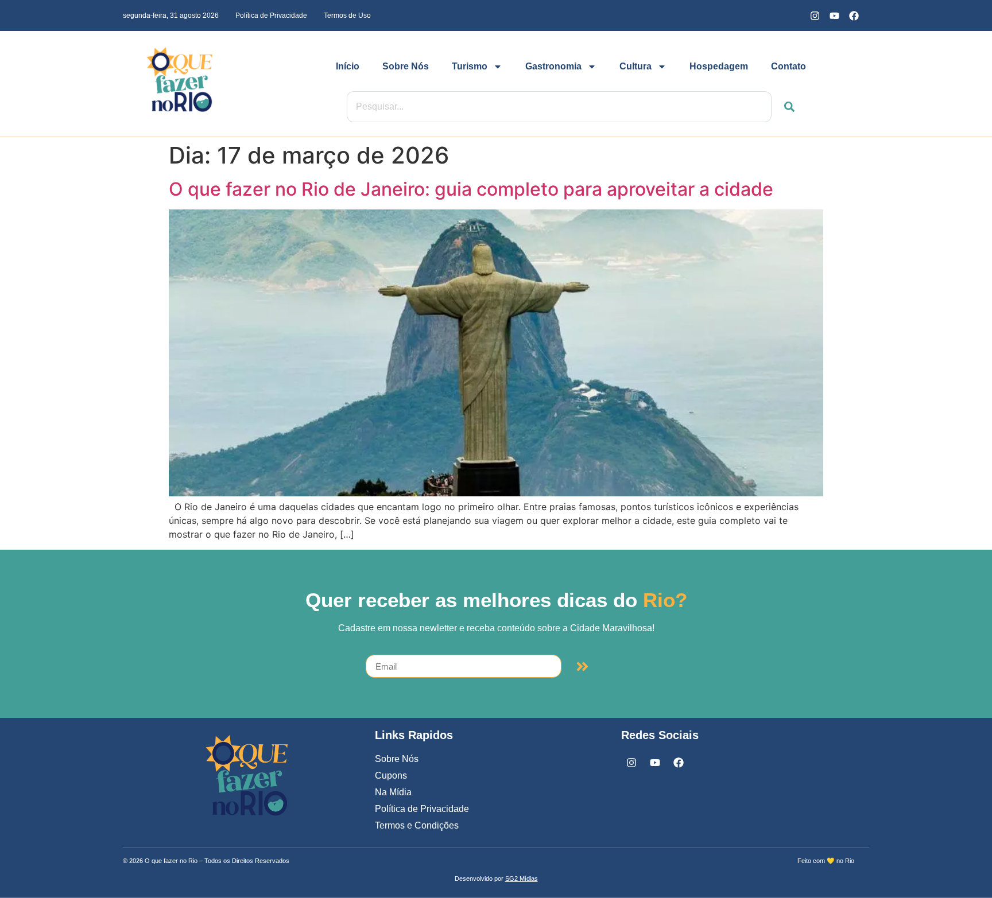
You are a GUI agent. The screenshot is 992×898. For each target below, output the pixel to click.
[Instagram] (814, 15)
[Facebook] (853, 15)
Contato (788, 66)
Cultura (635, 66)
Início (347, 66)
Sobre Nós (405, 66)
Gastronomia (553, 66)
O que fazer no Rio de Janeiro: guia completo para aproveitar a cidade (471, 189)
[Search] (783, 106)
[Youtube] (834, 15)
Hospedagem (718, 66)
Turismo (469, 66)
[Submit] (582, 666)
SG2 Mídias (521, 878)
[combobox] (559, 106)
